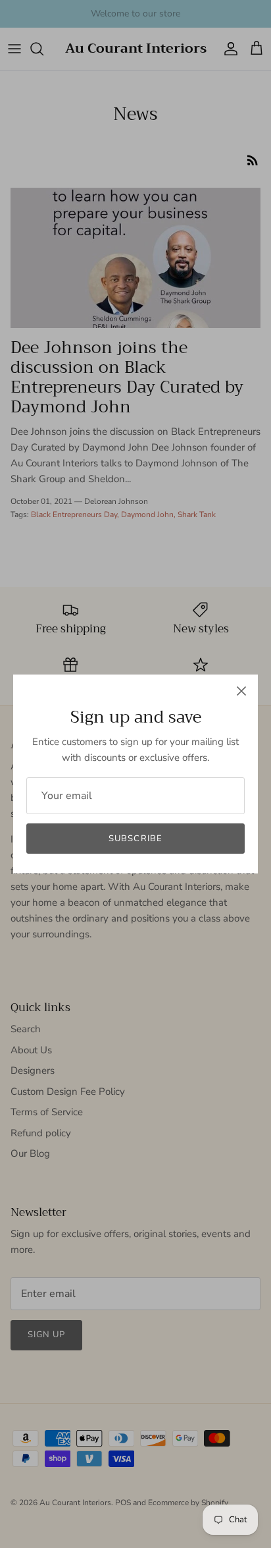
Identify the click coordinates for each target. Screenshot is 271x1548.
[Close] (241, 691)
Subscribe (135, 838)
